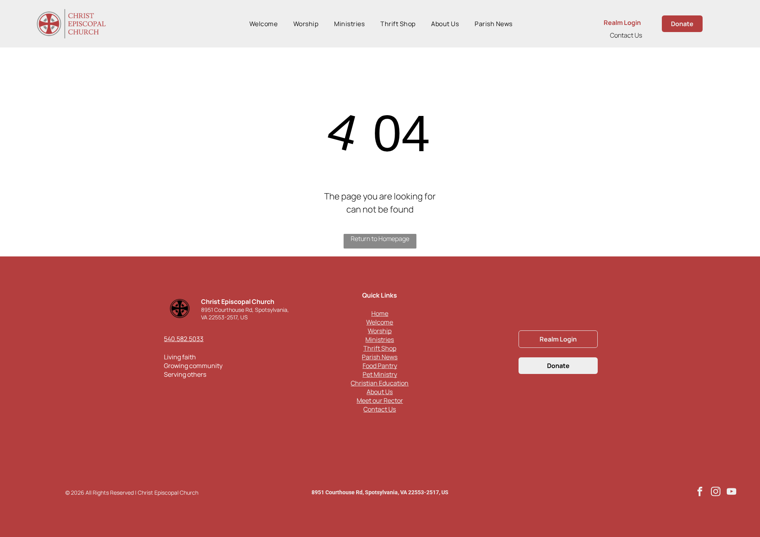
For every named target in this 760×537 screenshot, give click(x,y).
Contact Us (626, 35)
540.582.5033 (183, 338)
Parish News (379, 357)
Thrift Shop (379, 348)
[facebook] (700, 492)
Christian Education (379, 383)
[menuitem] (263, 23)
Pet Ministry (380, 374)
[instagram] (716, 492)
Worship (379, 330)
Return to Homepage (380, 238)
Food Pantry (380, 365)
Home (379, 313)
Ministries (379, 339)
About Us (380, 391)
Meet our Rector (380, 400)
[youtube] (732, 492)
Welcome (379, 322)
